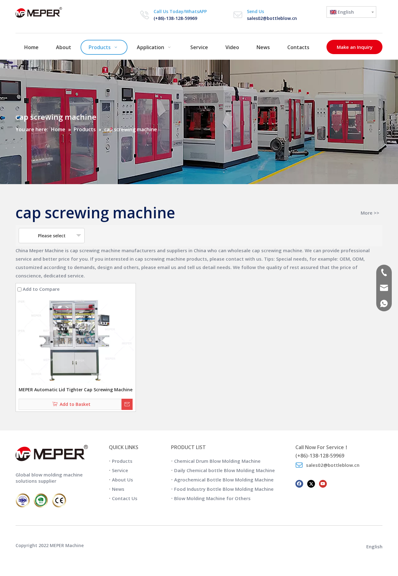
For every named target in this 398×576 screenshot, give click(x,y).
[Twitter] (311, 483)
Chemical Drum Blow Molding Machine (217, 461)
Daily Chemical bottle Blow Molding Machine (224, 470)
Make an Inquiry (355, 47)
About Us (122, 479)
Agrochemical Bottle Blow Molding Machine (224, 479)
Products (122, 461)
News (118, 489)
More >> (370, 213)
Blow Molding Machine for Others (212, 498)
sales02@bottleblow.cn (272, 18)
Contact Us (124, 498)
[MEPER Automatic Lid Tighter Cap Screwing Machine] (76, 340)
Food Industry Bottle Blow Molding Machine (224, 489)
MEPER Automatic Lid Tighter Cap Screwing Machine (75, 390)
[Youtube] (323, 483)
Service (120, 470)
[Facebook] (299, 483)
